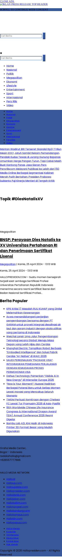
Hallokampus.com (17, 514)
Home (10, 66)
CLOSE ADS (7, 1)
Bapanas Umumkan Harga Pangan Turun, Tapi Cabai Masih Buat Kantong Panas (30, 161)
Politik (10, 74)
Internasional (14, 97)
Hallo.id (10, 479)
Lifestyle (11, 85)
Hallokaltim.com (16, 503)
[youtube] (21, 31)
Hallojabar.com (15, 499)
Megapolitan (14, 77)
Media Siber (12, 538)
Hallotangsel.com (17, 507)
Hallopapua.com (16, 522)
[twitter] (9, 31)
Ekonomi (11, 81)
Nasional (11, 70)
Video (9, 105)
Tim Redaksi (12, 534)
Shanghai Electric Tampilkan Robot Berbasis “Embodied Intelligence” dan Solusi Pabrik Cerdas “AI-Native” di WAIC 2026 (33, 352)
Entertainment (15, 89)
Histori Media (13, 528)
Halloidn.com (14, 518)
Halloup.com (14, 483)
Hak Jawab (12, 544)
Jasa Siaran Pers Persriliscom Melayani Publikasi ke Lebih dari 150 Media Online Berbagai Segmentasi (29, 169)
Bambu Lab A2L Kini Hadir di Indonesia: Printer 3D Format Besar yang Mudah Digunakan (29, 427)
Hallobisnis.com (16, 495)
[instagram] (15, 31)
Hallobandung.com (18, 511)
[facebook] (3, 31)
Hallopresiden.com (18, 491)
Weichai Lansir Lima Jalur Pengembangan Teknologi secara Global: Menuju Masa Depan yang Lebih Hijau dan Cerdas (32, 340)
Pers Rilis (11, 101)
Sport (9, 93)
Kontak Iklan (12, 541)
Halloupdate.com (17, 487)
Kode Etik (11, 531)
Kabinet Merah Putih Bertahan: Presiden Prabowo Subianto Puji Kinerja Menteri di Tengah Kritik (27, 177)
